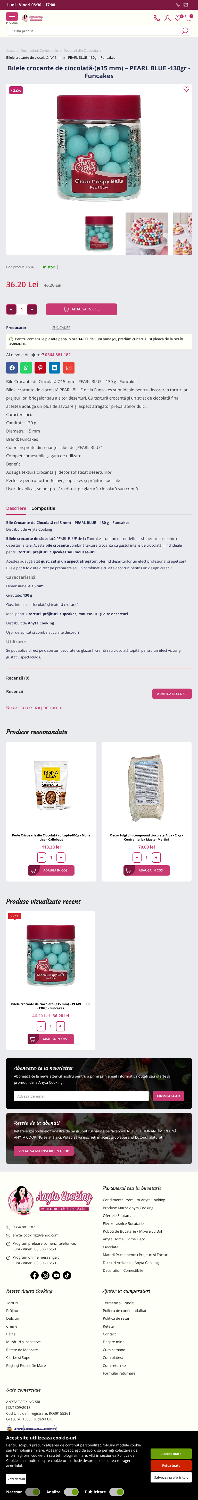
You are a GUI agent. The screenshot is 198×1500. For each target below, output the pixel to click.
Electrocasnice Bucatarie (123, 1223)
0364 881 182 (58, 355)
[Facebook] (12, 368)
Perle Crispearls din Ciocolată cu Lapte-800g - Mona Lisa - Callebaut (51, 837)
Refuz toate (171, 1465)
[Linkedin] (54, 368)
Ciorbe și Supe (18, 1357)
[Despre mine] (191, 6)
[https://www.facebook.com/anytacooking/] (34, 1275)
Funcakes (61, 327)
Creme (11, 1326)
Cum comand (114, 1350)
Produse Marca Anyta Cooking (128, 1208)
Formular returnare (119, 1373)
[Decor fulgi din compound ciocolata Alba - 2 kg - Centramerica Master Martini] (146, 786)
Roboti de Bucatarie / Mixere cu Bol (132, 1231)
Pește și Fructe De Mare (26, 1365)
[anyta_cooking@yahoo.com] (186, 5)
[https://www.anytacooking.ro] (32, 18)
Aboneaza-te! (168, 1096)
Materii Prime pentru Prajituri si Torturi (135, 1254)
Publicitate (95, 1492)
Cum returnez (114, 1365)
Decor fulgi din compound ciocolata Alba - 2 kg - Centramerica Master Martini (146, 837)
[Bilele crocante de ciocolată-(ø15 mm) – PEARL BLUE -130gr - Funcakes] (51, 955)
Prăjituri (13, 1310)
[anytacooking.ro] (50, 1200)
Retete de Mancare (22, 1350)
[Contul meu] (167, 18)
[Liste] (178, 18)
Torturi (12, 1303)
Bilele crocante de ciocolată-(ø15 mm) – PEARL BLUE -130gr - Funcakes (50, 1006)
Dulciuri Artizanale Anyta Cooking (131, 1262)
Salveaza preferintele (171, 1477)
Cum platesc (113, 1357)
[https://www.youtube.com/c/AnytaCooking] (56, 1275)
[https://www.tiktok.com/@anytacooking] (67, 1275)
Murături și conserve (23, 1342)
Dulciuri (12, 1318)
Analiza (53, 1492)
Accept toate (171, 1453)
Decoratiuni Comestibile (123, 1270)
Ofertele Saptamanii (119, 1215)
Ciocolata (110, 1247)
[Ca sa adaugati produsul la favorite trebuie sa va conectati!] (186, 89)
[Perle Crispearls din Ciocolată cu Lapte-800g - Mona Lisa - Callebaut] (51, 786)
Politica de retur (116, 1318)
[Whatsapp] (26, 368)
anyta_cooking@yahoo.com (36, 1235)
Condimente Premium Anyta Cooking (134, 1200)
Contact (109, 1334)
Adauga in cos (85, 309)
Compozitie (43, 508)
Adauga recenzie (172, 693)
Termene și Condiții (119, 1303)
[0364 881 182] (178, 5)
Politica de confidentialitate (125, 1310)
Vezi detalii (16, 1479)
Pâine (10, 1334)
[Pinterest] (40, 368)
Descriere (16, 508)
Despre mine (114, 1342)
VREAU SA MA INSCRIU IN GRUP (44, 1151)
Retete (108, 1326)
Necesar (14, 1492)
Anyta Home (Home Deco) (124, 1239)
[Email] (69, 368)
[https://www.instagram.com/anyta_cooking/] (45, 1275)
